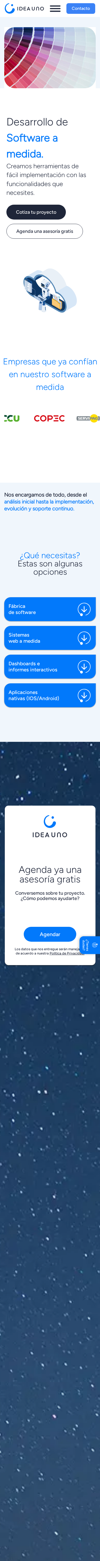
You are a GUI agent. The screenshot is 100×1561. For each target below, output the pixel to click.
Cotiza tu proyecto (36, 212)
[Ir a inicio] (25, 8)
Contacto (81, 8)
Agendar (50, 934)
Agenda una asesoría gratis (44, 231)
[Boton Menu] (55, 8)
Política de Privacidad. (67, 953)
